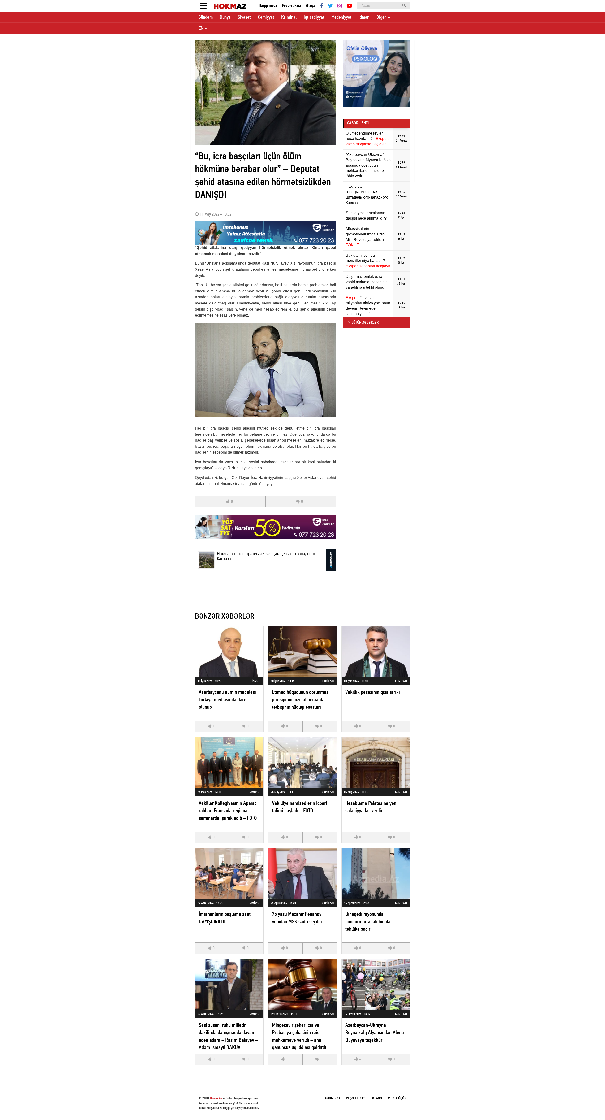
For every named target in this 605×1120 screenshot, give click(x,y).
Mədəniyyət (341, 17)
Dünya (225, 17)
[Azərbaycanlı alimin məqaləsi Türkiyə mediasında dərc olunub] (229, 651)
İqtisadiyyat (314, 17)
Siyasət (244, 17)
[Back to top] (592, 1107)
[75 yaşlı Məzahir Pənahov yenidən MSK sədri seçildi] (302, 873)
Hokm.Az (216, 1098)
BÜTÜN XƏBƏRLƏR (365, 323)
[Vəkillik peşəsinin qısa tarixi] (376, 651)
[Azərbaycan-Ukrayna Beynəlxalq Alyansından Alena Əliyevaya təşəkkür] (376, 984)
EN (201, 28)
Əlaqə (310, 6)
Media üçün (397, 1098)
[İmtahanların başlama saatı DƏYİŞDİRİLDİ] (229, 873)
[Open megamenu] (203, 6)
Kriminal (289, 17)
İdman (364, 17)
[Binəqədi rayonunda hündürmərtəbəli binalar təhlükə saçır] (376, 873)
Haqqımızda (268, 6)
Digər (381, 17)
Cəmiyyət (266, 17)
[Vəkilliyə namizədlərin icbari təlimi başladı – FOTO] (302, 762)
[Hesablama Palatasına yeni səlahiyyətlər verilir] (376, 762)
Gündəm (206, 17)
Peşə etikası (291, 6)
